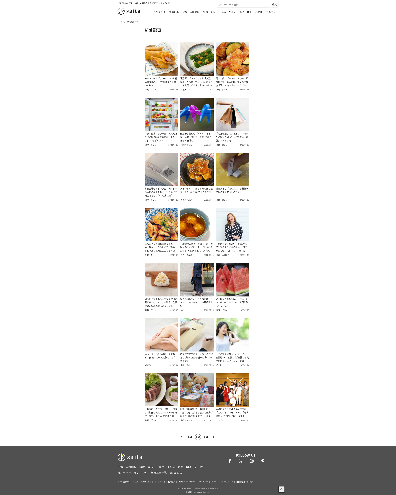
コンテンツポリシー (186, 481)
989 (206, 437)
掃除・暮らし (210, 11)
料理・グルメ (229, 11)
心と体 (259, 11)
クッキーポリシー (226, 481)
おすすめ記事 (159, 481)
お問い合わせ (123, 481)
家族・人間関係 (191, 11)
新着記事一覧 (132, 21)
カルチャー (272, 11)
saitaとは (176, 472)
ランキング (159, 11)
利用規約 (171, 481)
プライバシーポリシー (206, 481)
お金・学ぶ (246, 11)
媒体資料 (250, 481)
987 (190, 437)
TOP (121, 21)
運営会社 (239, 481)
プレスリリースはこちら (141, 481)
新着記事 (174, 11)
